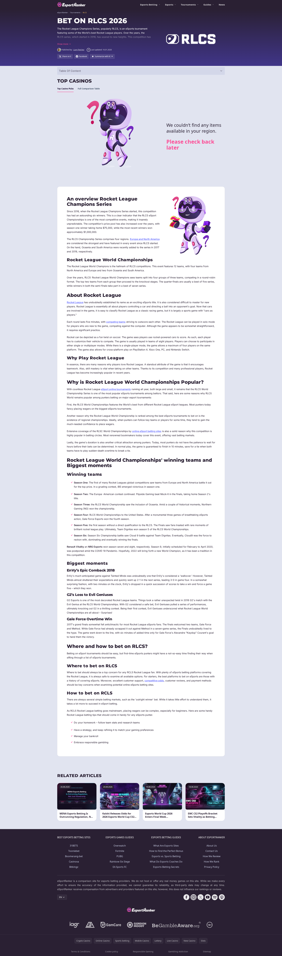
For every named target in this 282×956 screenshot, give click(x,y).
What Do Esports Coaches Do (166, 861)
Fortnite (119, 851)
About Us (211, 845)
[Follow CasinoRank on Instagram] (193, 897)
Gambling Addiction (178, 951)
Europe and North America (145, 239)
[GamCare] (111, 925)
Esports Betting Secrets (166, 867)
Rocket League (75, 302)
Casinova (74, 861)
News (222, 4)
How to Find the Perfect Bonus (166, 851)
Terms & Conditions (80, 951)
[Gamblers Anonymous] (90, 925)
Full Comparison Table (89, 88)
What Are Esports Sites (166, 845)
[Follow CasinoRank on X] (201, 897)
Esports (169, 4)
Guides (207, 4)
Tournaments (188, 4)
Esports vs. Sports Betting (166, 856)
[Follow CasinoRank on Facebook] (186, 897)
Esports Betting (148, 4)
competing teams (116, 321)
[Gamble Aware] (176, 925)
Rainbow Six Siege (120, 861)
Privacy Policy (211, 867)
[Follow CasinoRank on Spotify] (215, 897)
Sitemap (207, 951)
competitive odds (154, 680)
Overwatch (120, 845)
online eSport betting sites (146, 431)
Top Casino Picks (65, 88)
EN (60, 897)
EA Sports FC (120, 867)
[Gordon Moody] (136, 925)
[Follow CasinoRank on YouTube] (208, 897)
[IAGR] (74, 925)
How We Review (211, 856)
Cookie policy (111, 951)
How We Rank (211, 861)
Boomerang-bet (74, 856)
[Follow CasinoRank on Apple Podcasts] (222, 897)
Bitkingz (73, 867)
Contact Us (211, 851)
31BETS (74, 845)
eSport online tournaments (116, 389)
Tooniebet (73, 851)
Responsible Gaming (143, 951)
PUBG (120, 856)
